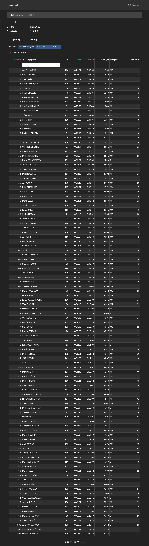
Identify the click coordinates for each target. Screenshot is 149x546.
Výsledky (16, 39)
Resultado (13, 5)
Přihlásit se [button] (133, 5)
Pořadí (17, 60)
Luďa (82, 542)
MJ (49, 46)
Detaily (33, 39)
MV (54, 46)
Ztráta (90, 60)
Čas (78, 60)
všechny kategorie (26, 46)
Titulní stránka (16, 15)
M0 (38, 46)
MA (43, 46)
